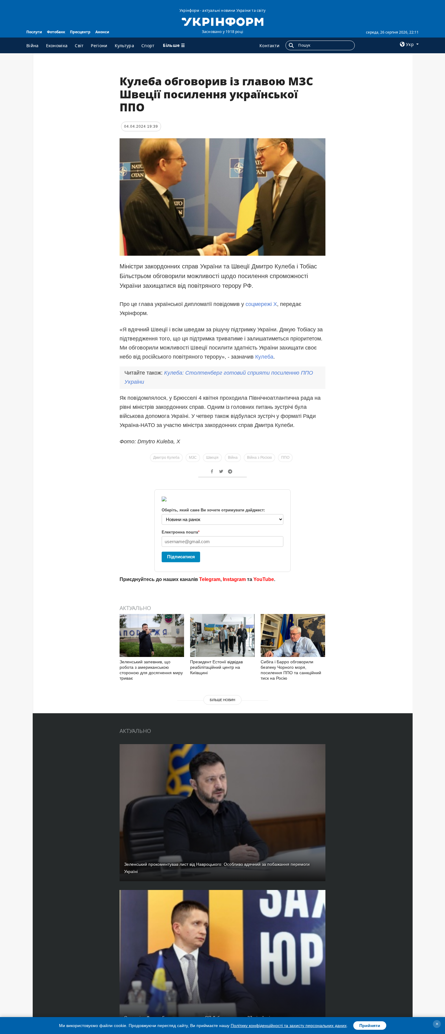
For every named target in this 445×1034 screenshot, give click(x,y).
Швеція (212, 457)
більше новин (222, 700)
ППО (285, 457)
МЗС (193, 457)
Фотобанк (56, 31)
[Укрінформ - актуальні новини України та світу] (222, 21)
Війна (32, 45)
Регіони (99, 45)
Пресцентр (80, 31)
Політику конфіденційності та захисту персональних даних (289, 1025)
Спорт (148, 45)
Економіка (57, 45)
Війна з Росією (259, 457)
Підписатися (181, 556)
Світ (79, 45)
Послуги (34, 31)
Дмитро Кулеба (166, 457)
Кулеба (264, 357)
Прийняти (369, 1025)
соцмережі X (261, 304)
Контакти (269, 45)
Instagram (234, 579)
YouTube (263, 579)
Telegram (209, 579)
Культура (124, 45)
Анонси (102, 31)
